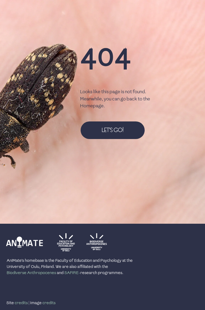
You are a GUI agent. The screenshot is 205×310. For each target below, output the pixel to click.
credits (21, 302)
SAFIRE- (72, 272)
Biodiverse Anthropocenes (31, 272)
